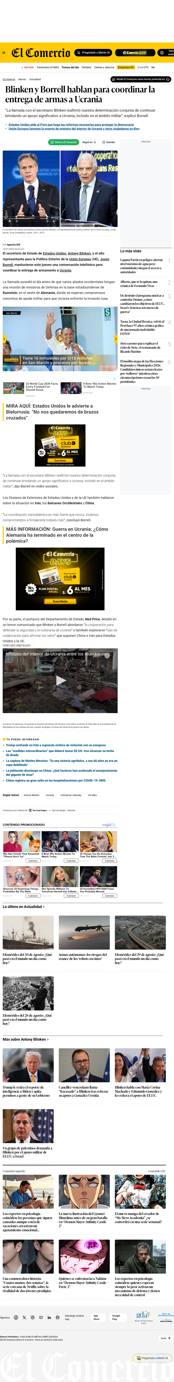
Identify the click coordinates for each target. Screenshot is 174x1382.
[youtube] (41, 1317)
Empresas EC (126, 67)
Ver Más (92, 795)
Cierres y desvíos (104, 67)
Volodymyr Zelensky (71, 795)
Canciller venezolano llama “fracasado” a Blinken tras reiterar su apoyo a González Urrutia (83, 1091)
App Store (96, 1317)
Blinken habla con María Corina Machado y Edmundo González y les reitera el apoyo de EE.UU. (138, 1091)
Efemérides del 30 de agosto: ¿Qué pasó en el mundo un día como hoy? (27, 958)
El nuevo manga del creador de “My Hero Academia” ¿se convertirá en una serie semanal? (138, 1217)
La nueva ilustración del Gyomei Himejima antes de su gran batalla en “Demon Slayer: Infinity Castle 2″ (83, 1219)
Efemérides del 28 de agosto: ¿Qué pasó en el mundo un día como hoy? (27, 1019)
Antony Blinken (31, 795)
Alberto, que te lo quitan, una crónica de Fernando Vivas (139, 283)
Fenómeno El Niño (48, 67)
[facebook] (16, 1317)
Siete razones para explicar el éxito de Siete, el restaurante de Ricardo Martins (140, 347)
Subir (163, 1338)
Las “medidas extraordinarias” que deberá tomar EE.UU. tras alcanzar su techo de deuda (60, 753)
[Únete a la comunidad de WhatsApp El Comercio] (63, 142)
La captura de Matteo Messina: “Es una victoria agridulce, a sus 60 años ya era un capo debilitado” (61, 763)
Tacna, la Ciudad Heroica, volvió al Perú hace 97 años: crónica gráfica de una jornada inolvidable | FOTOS (142, 327)
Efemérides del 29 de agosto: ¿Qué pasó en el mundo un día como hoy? (139, 958)
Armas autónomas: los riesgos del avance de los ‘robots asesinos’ (83, 956)
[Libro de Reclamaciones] (166, 1317)
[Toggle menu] (3, 52)
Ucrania (50, 795)
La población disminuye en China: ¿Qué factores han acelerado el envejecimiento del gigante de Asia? (61, 772)
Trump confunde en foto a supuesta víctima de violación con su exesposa (56, 745)
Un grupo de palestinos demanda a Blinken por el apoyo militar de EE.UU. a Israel (27, 1152)
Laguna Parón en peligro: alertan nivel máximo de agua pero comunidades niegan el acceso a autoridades (141, 266)
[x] (24, 1317)
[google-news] (58, 1317)
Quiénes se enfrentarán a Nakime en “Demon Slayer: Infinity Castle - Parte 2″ (83, 1282)
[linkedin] (49, 1317)
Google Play (116, 1317)
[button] (60, 680)
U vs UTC (143, 67)
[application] (60, 680)
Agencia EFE (13, 244)
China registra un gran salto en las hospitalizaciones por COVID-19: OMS (56, 780)
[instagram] (33, 1317)
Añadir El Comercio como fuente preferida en (140, 79)
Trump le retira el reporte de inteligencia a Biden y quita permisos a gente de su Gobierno (26, 1091)
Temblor (86, 67)
